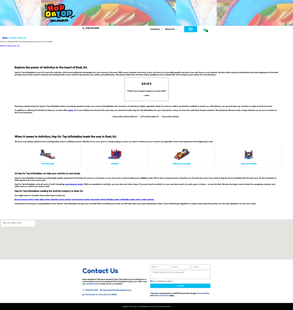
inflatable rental (127, 199)
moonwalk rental (97, 199)
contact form (92, 284)
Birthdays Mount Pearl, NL (10, 46)
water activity (147, 199)
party (70, 110)
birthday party (112, 199)
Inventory (155, 29)
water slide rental (42, 199)
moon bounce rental (74, 184)
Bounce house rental (24, 199)
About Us (169, 29)
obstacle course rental (61, 199)
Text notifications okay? (162, 281)
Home (4, 38)
